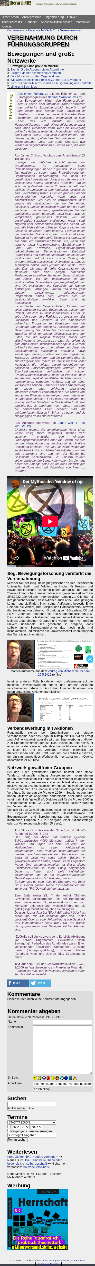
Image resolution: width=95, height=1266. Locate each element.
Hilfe (31, 1108)
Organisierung (54, 17)
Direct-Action (10, 17)
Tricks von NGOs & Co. (42, 30)
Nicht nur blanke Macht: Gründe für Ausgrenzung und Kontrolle (51, 83)
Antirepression (31, 17)
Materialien (83, 22)
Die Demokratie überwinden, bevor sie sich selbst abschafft (35, 1162)
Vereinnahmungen (70, 30)
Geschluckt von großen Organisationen (35, 76)
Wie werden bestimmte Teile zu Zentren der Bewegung (45, 80)
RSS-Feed (80, 1260)
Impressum (58, 1260)
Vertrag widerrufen (48, 1264)
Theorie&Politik (12, 22)
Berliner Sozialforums (62, 97)
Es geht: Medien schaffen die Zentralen (35, 73)
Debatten (31, 22)
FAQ (69, 1260)
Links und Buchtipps (23, 86)
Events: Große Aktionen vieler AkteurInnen (38, 69)
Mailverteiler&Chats (36, 1167)
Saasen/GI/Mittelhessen (56, 22)
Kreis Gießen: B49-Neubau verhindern (32, 1157)
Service (7, 27)
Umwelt (72, 17)
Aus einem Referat (31, 94)
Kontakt (47, 1260)
